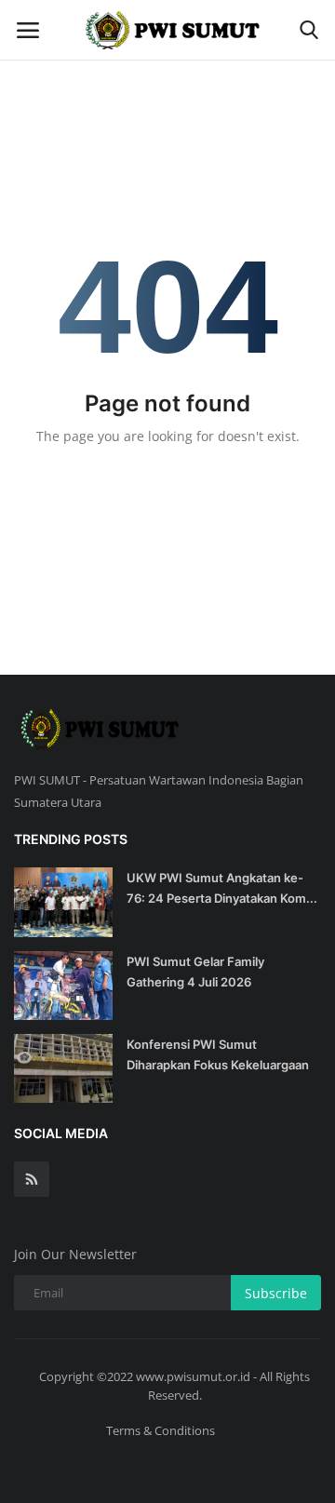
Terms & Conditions (160, 1430)
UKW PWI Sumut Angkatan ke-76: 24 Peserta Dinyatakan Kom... (222, 888)
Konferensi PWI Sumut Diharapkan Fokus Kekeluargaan (218, 1054)
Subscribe (276, 1293)
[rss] (31, 1179)
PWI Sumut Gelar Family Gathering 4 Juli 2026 (195, 971)
